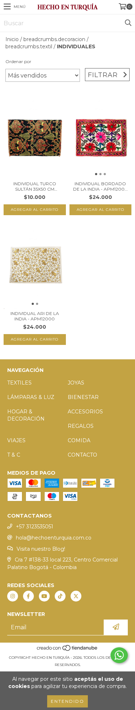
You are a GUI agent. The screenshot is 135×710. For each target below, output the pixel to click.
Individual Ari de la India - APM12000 (34, 316)
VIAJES (16, 440)
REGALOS (81, 426)
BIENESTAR (83, 397)
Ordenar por (18, 61)
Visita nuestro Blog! (41, 549)
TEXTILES (19, 383)
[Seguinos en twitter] (76, 596)
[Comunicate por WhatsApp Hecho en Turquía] (119, 655)
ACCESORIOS (85, 411)
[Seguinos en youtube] (44, 596)
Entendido (67, 701)
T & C (13, 455)
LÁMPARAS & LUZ (30, 397)
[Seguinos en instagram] (12, 596)
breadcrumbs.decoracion (54, 39)
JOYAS (76, 383)
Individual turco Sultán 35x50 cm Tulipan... (34, 186)
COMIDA (79, 440)
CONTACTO (82, 455)
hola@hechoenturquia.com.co (53, 537)
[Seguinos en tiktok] (60, 596)
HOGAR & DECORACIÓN (26, 415)
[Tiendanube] (67, 650)
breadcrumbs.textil (28, 46)
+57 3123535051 (34, 526)
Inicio (12, 39)
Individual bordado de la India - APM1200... (100, 186)
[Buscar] (128, 23)
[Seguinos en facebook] (28, 596)
